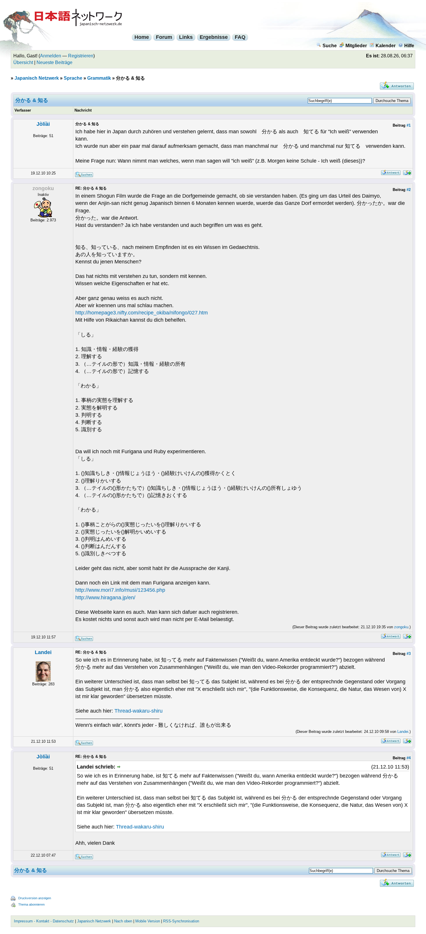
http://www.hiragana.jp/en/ (105, 597)
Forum (164, 37)
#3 (409, 653)
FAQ (240, 37)
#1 (409, 125)
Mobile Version (147, 921)
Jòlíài (43, 124)
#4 (409, 758)
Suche (330, 45)
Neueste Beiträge (54, 62)
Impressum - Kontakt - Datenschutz (44, 921)
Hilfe (409, 45)
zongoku (401, 627)
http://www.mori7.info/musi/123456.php (120, 590)
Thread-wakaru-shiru (138, 711)
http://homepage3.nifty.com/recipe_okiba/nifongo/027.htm (141, 313)
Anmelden (50, 55)
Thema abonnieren (31, 904)
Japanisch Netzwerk (36, 78)
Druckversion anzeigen (34, 898)
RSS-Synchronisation (181, 921)
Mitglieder (356, 45)
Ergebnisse (214, 37)
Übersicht (23, 62)
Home (141, 37)
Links (186, 37)
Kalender (386, 45)
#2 (409, 189)
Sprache (73, 78)
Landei (43, 652)
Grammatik (99, 78)
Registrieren (80, 55)
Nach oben (123, 921)
